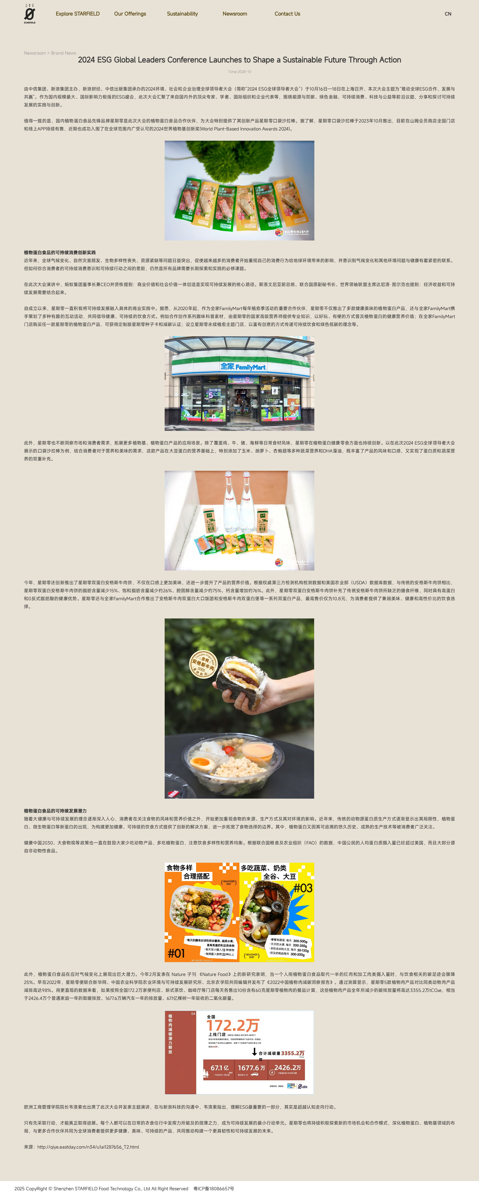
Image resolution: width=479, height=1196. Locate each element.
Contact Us (287, 13)
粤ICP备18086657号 (213, 1189)
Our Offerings (130, 13)
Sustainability (182, 13)
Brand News (63, 53)
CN (448, 14)
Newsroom (235, 13)
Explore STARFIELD (78, 13)
